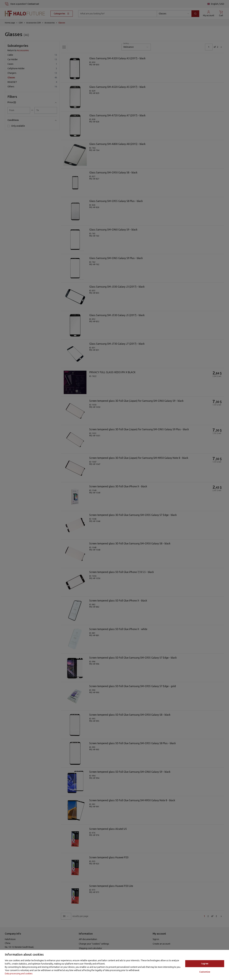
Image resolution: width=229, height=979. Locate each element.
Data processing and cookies (19, 973)
